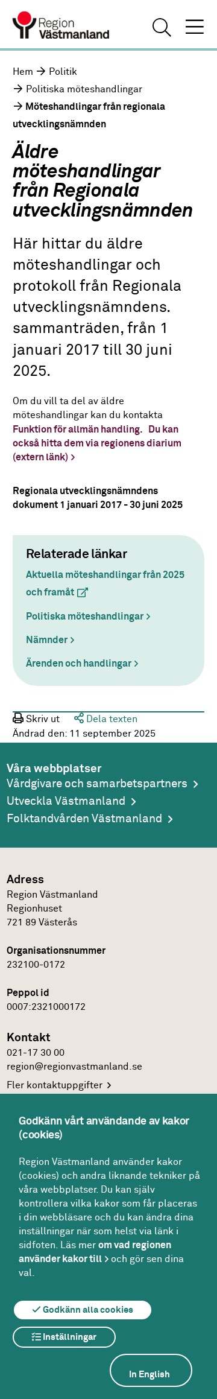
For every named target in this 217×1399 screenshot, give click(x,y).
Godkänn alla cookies (87, 1310)
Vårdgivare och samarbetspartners (97, 784)
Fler (54, 1085)
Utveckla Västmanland (66, 801)
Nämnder (47, 640)
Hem (23, 72)
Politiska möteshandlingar (84, 89)
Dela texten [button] (110, 719)
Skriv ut (42, 719)
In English (149, 1374)
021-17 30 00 (35, 1053)
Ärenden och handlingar (78, 663)
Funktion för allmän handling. (78, 429)
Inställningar (68, 1337)
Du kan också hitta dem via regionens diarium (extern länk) (97, 444)
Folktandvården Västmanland (84, 819)
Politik (63, 72)
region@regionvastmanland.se (74, 1066)
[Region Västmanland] (61, 26)
